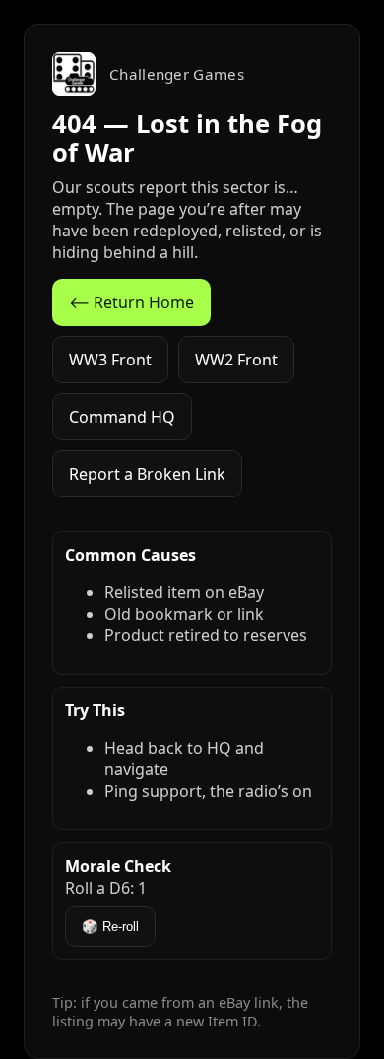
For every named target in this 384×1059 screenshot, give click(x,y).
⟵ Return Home (131, 302)
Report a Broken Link (147, 474)
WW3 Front (110, 359)
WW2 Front (236, 359)
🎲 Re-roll (110, 926)
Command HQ (122, 417)
